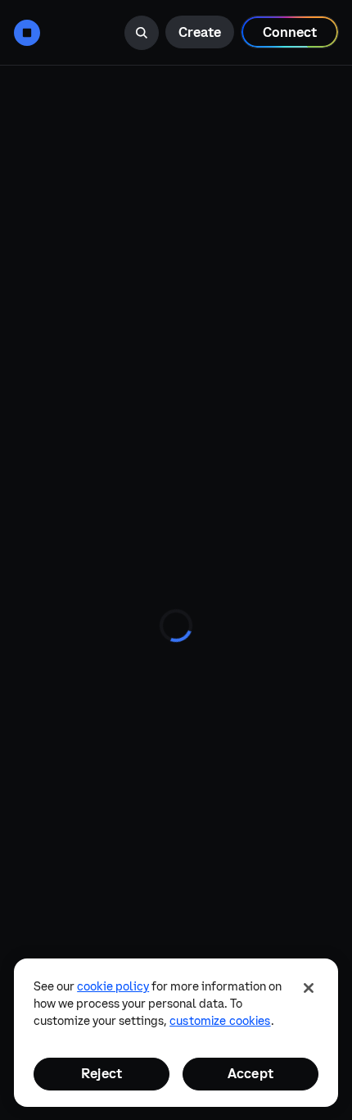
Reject (101, 1073)
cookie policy (113, 986)
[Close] (308, 988)
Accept (250, 1073)
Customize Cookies (219, 1020)
